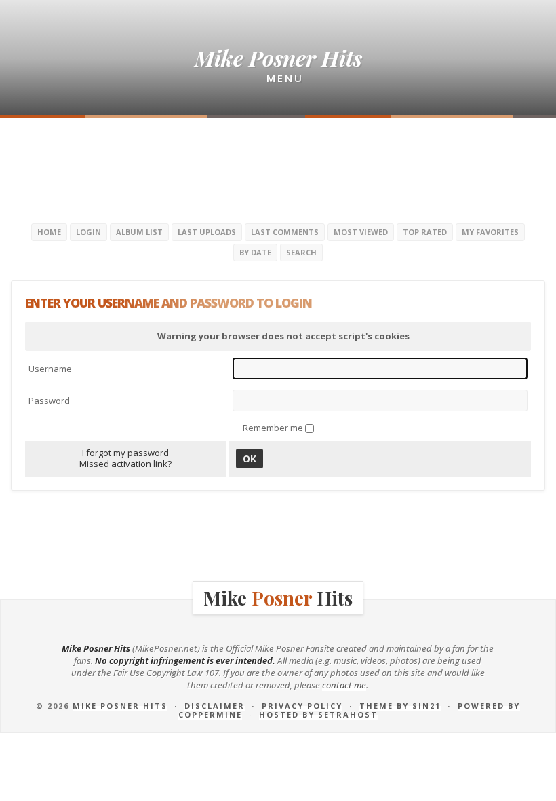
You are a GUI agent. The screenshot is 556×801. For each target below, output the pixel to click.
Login (88, 232)
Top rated (425, 232)
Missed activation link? (125, 464)
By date (255, 252)
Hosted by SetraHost (318, 714)
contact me (344, 685)
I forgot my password (125, 453)
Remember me (274, 428)
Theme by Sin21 (400, 706)
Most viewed (361, 232)
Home (49, 232)
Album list (139, 232)
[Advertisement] (278, 169)
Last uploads (207, 232)
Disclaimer (214, 706)
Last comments (285, 232)
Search (301, 252)
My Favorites (490, 232)
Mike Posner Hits (120, 706)
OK (249, 458)
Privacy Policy (302, 706)
